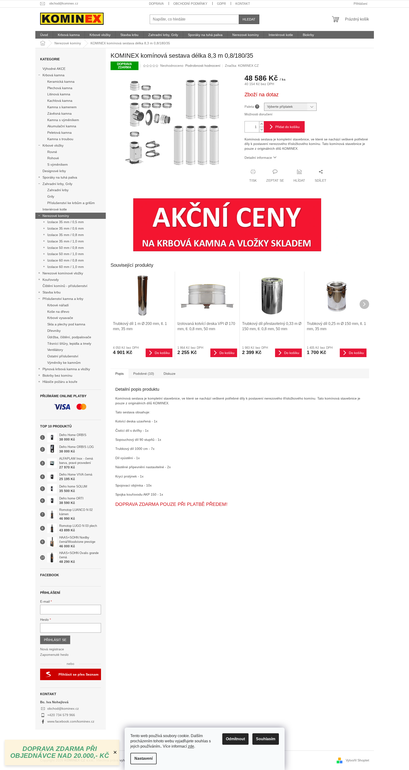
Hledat (249, 19)
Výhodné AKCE (53, 69)
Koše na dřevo (58, 311)
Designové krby (54, 171)
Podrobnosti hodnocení (202, 65)
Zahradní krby (58, 190)
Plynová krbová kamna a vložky (66, 369)
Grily (50, 196)
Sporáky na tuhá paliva (59, 177)
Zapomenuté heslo (54, 655)
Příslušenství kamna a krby (62, 299)
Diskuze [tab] (169, 373)
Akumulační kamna (61, 126)
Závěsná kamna (59, 113)
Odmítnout (235, 739)
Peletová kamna (59, 132)
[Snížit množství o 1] (261, 129)
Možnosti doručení (258, 114)
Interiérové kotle (54, 209)
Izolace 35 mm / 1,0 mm (65, 241)
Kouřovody (50, 280)
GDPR (221, 3)
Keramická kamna (60, 81)
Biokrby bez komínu (57, 375)
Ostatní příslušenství (62, 356)
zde (191, 746)
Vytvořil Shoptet (357, 760)
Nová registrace (52, 649)
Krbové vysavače (60, 318)
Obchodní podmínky (190, 3)
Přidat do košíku (287, 127)
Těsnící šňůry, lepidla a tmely (69, 343)
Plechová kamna (59, 88)
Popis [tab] (119, 373)
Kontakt (242, 3)
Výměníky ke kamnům (64, 362)
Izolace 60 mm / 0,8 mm (65, 260)
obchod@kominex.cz (63, 708)
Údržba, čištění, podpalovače (69, 337)
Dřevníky (54, 331)
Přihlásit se (55, 640)
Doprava (156, 3)
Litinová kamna (58, 94)
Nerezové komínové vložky (62, 273)
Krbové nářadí (58, 305)
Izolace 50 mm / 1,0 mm (65, 254)
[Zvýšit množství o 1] (261, 124)
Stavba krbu (51, 292)
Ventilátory (55, 350)
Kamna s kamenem (62, 107)
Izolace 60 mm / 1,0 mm (65, 267)
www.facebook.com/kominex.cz (70, 721)
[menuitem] (44, 35)
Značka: (242, 65)
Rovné (52, 152)
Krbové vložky (53, 145)
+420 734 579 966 (61, 715)
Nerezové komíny (55, 216)
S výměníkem (57, 164)
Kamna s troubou (60, 139)
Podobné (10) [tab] (143, 373)
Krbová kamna (53, 75)
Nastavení (143, 758)
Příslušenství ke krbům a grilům (71, 203)
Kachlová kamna (59, 101)
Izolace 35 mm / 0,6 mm (65, 228)
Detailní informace (258, 157)
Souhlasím (265, 739)
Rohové (53, 158)
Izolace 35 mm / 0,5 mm (65, 222)
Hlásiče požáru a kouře (59, 382)
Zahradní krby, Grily (57, 184)
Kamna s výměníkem (63, 120)
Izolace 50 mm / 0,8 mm (65, 248)
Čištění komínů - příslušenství (64, 286)
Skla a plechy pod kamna (66, 324)
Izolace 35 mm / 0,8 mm (65, 235)
